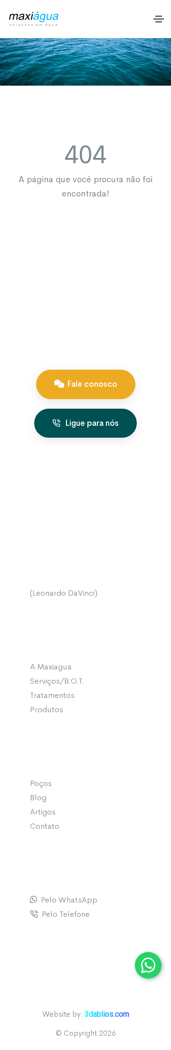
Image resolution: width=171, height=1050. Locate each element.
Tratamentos (52, 695)
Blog (38, 798)
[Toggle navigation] (158, 19)
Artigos (43, 812)
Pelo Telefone (64, 914)
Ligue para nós (91, 423)
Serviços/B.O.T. (57, 681)
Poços (41, 783)
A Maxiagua (51, 667)
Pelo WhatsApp (67, 900)
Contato (44, 826)
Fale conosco (92, 384)
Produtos (46, 710)
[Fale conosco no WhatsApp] (148, 965)
